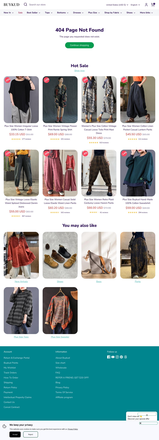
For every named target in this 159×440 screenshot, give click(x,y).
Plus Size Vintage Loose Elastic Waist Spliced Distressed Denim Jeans (21, 203)
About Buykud (63, 357)
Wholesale (61, 367)
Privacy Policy (62, 387)
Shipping (8, 382)
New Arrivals (21, 281)
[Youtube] (112, 356)
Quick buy (21, 118)
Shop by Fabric (112, 12)
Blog (58, 382)
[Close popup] (147, 414)
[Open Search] (25, 4)
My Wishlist (10, 367)
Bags (98, 281)
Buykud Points (11, 362)
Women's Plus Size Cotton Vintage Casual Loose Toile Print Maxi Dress (98, 130)
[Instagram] (117, 356)
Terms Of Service (64, 392)
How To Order (11, 377)
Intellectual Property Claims (18, 397)
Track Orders (10, 372)
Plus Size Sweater (60, 336)
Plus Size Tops (21, 336)
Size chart (60, 362)
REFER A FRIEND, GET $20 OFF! (72, 377)
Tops (47, 12)
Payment (8, 392)
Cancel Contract (12, 407)
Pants (138, 281)
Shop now (79, 70)
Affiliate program (64, 397)
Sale (20, 12)
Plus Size (93, 12)
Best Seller (32, 12)
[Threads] (125, 356)
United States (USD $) (116, 4)
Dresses (77, 12)
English (134, 4)
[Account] (146, 4)
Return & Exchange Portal (17, 357)
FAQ (58, 372)
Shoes (130, 12)
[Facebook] (108, 356)
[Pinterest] (121, 356)
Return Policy (10, 387)
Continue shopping (79, 45)
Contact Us (9, 402)
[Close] (148, 423)
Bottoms (61, 12)
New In (7, 12)
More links (145, 12)
